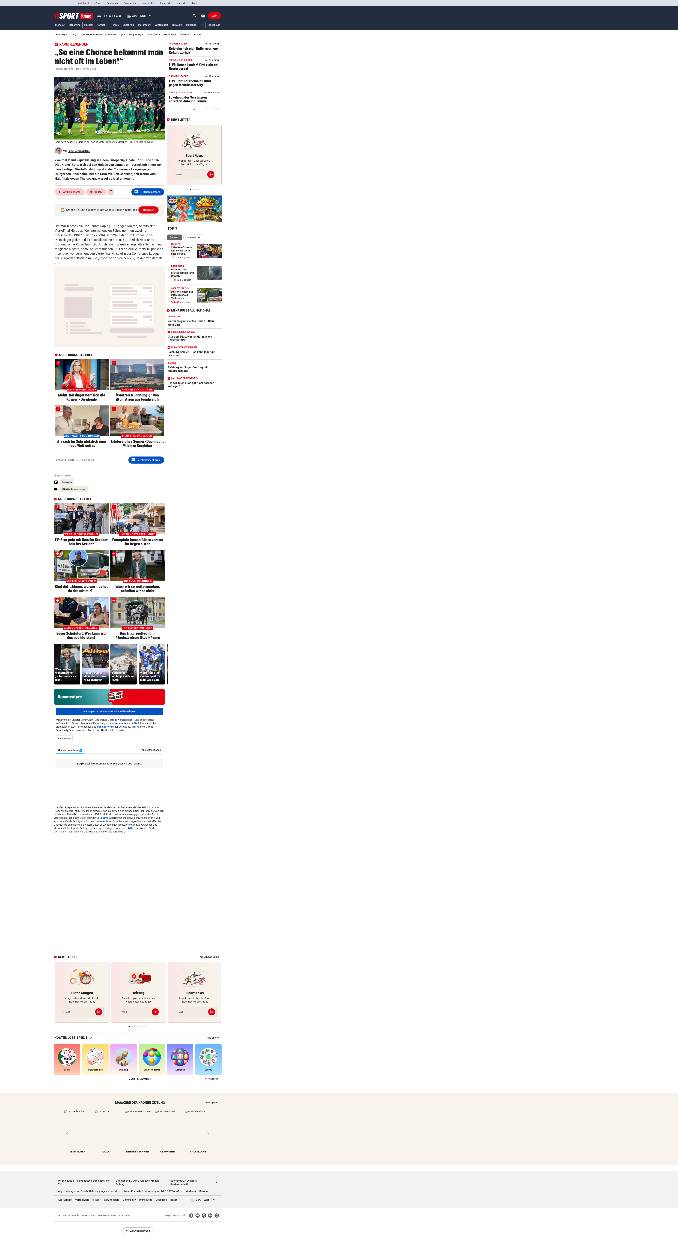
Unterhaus (185, 34)
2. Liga (74, 34)
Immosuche (166, 3)
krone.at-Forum (105, 726)
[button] (203, 25)
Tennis (115, 24)
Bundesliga (61, 34)
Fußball (88, 24)
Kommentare (147, 191)
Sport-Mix (128, 24)
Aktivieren (148, 210)
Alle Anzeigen (211, 1079)
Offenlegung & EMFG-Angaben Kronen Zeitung (137, 1182)
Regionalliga (170, 34)
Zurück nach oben (138, 1231)
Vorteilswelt (83, 3)
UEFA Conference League (73, 489)
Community (112, 3)
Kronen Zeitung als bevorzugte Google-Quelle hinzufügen (110, 210)
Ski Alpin (177, 24)
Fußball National (64, 68)
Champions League (115, 34)
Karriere (204, 1191)
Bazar (195, 3)
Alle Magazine (211, 1102)
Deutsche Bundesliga (92, 34)
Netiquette (120, 723)
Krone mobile (148, 3)
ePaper (97, 3)
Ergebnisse (214, 24)
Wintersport (161, 24)
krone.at (60, 24)
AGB (134, 723)
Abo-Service (65, 1199)
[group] (67, 664)
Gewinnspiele (130, 3)
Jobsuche (182, 3)
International (154, 34)
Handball (191, 24)
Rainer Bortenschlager (79, 151)
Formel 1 (102, 24)
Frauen (197, 34)
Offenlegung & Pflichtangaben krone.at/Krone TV (84, 1182)
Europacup (67, 482)
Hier (134, 726)
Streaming (75, 24)
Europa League (136, 34)
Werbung (191, 1191)
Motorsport (144, 24)
